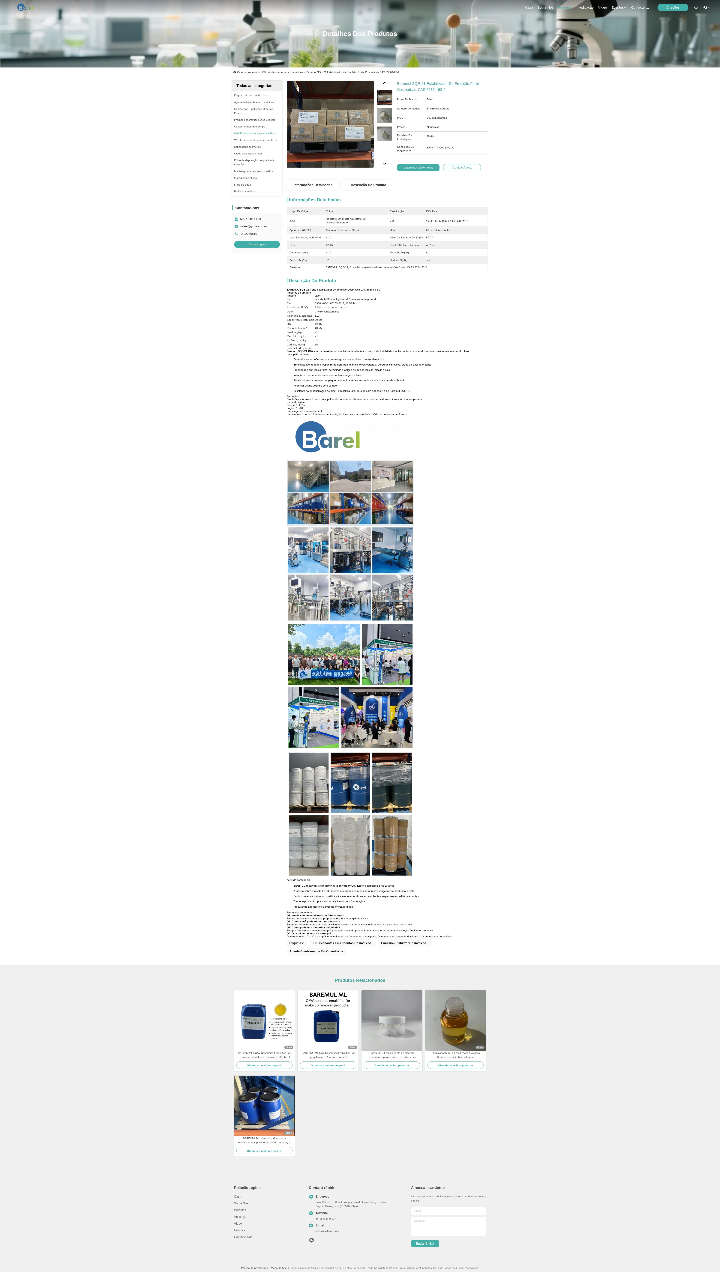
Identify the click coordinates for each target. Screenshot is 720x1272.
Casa (529, 7)
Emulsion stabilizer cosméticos (403, 943)
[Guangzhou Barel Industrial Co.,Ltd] (26, 7)
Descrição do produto (368, 185)
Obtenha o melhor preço (418, 167)
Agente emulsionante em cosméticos (316, 951)
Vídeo (602, 7)
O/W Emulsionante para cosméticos (282, 72)
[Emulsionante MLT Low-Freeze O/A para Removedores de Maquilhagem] (455, 1020)
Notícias (239, 1230)
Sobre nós (546, 7)
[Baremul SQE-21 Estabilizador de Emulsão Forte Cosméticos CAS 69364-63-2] (330, 124)
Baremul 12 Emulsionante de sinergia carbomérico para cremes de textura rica (392, 1055)
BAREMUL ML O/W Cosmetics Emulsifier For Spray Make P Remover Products (328, 1055)
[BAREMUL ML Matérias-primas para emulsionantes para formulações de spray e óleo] (264, 1106)
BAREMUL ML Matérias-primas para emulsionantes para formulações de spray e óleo (264, 1141)
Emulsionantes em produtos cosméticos (342, 943)
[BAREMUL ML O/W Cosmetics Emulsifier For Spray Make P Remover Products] (328, 1020)
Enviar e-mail (425, 1243)
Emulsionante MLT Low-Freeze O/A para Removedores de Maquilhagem (455, 1055)
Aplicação (586, 7)
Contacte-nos (640, 7)
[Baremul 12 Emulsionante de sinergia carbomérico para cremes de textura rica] (392, 1020)
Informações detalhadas (312, 185)
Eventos (617, 7)
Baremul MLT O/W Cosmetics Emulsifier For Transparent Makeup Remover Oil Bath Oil (264, 1055)
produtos (565, 7)
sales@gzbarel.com (253, 226)
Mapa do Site (279, 1267)
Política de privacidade (254, 1267)
